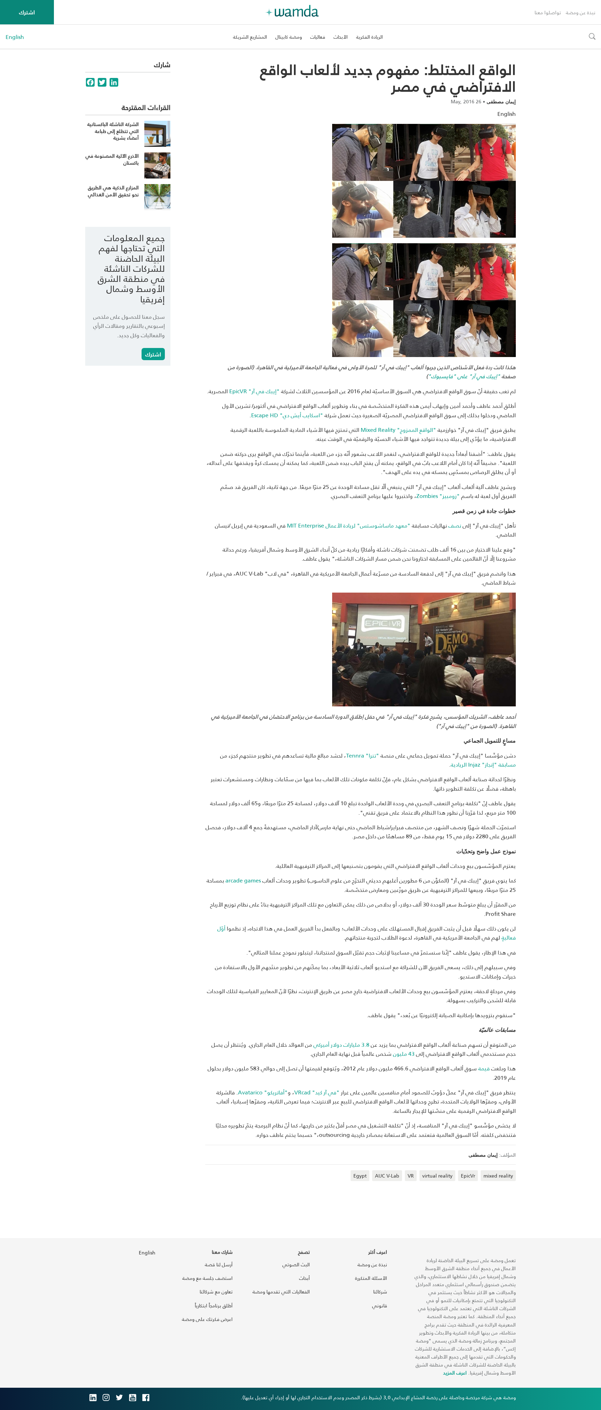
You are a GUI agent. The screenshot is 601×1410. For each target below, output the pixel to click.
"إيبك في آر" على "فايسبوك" (464, 376)
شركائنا (380, 1291)
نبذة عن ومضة (580, 12)
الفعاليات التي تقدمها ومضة (281, 1291)
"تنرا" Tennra (362, 755)
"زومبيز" (438, 495)
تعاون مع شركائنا (216, 1291)
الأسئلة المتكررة (371, 1278)
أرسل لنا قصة (219, 1264)
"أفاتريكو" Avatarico (263, 1092)
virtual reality (437, 1175)
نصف (454, 525)
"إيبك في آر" (254, 391)
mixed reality (498, 1175)
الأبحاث (341, 36)
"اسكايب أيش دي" (287, 415)
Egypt (360, 1175)
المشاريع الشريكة (250, 36)
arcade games (243, 880)
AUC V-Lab (387, 1175)
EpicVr (468, 1175)
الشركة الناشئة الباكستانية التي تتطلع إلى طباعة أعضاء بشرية (113, 130)
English (15, 37)
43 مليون (404, 1053)
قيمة (484, 1068)
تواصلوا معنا (548, 12)
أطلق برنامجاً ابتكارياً (214, 1305)
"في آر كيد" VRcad (316, 1092)
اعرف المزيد (455, 1372)
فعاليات (317, 36)
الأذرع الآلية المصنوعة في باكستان (112, 159)
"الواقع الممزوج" (398, 429)
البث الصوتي (296, 1264)
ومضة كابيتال (288, 36)
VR (411, 1175)
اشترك (27, 12)
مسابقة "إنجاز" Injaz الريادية (483, 764)
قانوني (379, 1305)
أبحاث (304, 1278)
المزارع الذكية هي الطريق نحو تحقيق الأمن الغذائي (113, 191)
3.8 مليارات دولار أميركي (342, 1044)
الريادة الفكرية (369, 36)
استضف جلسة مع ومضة (207, 1278)
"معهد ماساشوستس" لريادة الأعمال (348, 525)
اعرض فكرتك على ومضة (207, 1319)
